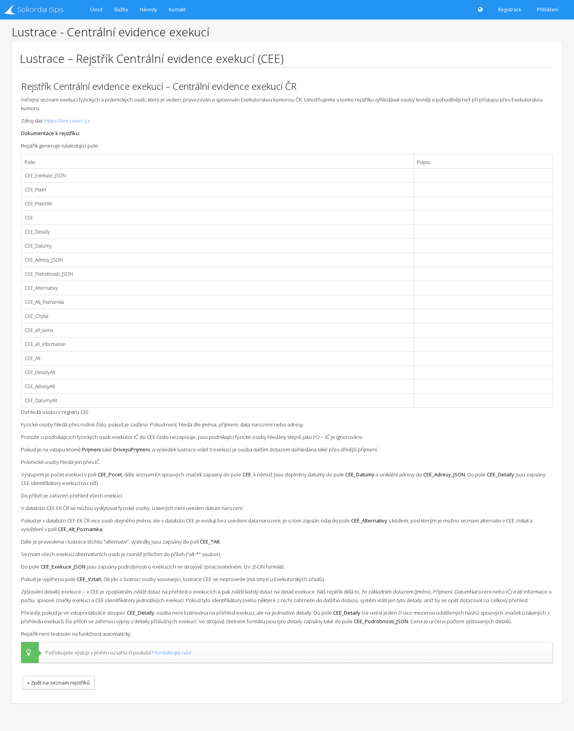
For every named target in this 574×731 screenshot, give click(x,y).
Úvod (96, 9)
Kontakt (177, 9)
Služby (121, 9)
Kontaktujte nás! (173, 652)
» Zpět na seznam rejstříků (58, 682)
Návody (148, 9)
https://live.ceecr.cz (67, 120)
